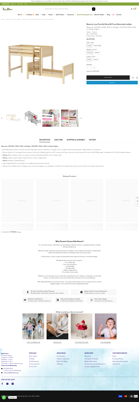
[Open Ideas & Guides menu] (105, 14)
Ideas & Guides (99, 14)
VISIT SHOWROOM (33, 342)
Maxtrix (13, 4)
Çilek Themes (60, 14)
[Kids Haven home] (7, 9)
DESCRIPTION (44, 140)
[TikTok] (13, 384)
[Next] (81, 118)
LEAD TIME (58, 140)
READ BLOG (57, 342)
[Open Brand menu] (54, 14)
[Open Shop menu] (47, 14)
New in (20, 14)
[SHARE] (136, 78)
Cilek (25, 4)
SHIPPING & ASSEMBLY (76, 140)
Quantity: (89, 64)
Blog (108, 14)
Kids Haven (6, 4)
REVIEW (92, 140)
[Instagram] (7, 384)
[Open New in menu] (24, 14)
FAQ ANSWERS (106, 342)
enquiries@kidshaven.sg (11, 372)
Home (3, 19)
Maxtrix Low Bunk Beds (14, 19)
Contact (118, 14)
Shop (43, 14)
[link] (17, 226)
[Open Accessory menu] (75, 14)
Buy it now (112, 82)
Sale (113, 14)
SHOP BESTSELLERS (81, 342)
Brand (51, 14)
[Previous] (1, 118)
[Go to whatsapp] (4, 397)
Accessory (70, 14)
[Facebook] (2, 384)
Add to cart (108, 77)
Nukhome (20, 4)
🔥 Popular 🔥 (29, 14)
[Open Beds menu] (40, 14)
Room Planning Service (84, 14)
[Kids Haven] (33, 326)
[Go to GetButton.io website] (3, 400)
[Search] (93, 9)
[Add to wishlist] (133, 78)
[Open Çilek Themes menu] (66, 14)
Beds (37, 14)
